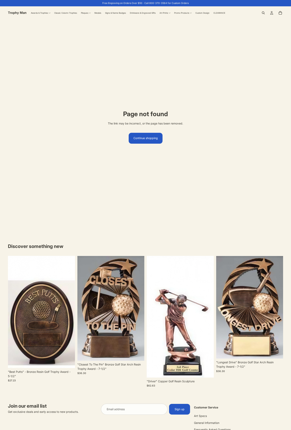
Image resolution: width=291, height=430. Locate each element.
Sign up (179, 409)
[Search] (263, 13)
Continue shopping (145, 138)
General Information (206, 422)
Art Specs (200, 416)
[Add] (68, 361)
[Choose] (207, 371)
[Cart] (280, 13)
